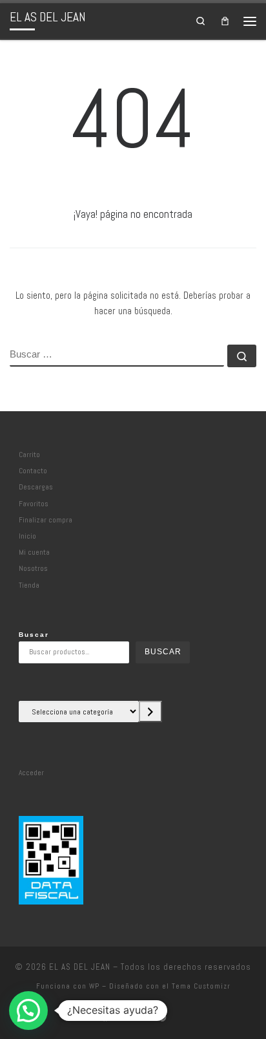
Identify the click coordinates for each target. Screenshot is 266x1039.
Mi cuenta (34, 552)
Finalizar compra (45, 519)
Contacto (33, 470)
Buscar (34, 634)
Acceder (31, 772)
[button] (28, 1010)
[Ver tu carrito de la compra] (224, 20)
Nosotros (33, 568)
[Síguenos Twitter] (142, 1018)
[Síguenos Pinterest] (162, 1018)
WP (94, 986)
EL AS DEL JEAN (79, 966)
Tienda (29, 585)
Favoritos (33, 503)
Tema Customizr (201, 986)
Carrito (29, 454)
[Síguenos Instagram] (124, 1018)
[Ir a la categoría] (150, 711)
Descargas (36, 486)
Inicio (27, 536)
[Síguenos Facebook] (105, 1018)
